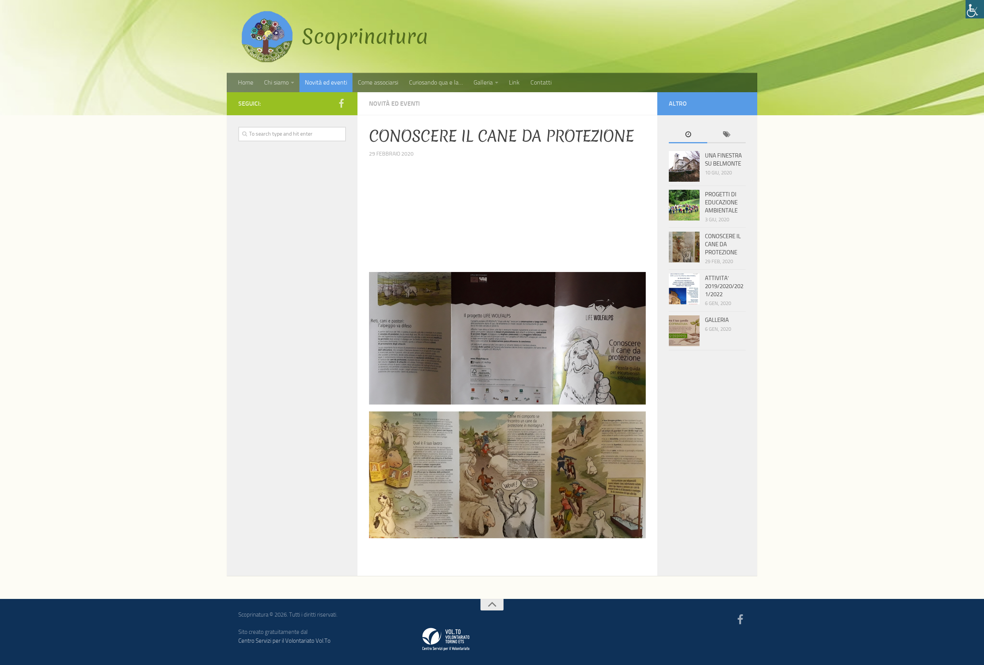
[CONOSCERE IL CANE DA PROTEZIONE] (684, 247)
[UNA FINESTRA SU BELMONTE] (684, 166)
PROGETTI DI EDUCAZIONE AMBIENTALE (721, 202)
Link (514, 82)
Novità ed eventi (326, 82)
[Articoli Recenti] (688, 135)
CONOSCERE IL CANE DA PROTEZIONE (723, 244)
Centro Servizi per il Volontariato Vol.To (284, 640)
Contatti (541, 82)
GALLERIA (717, 320)
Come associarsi (378, 82)
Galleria (483, 82)
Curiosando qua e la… (436, 82)
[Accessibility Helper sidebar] (975, 9)
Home (245, 82)
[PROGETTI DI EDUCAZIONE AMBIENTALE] (684, 205)
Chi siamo (276, 82)
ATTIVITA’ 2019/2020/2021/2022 (724, 286)
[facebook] (341, 103)
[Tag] (726, 135)
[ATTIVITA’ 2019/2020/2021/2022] (684, 289)
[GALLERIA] (684, 330)
